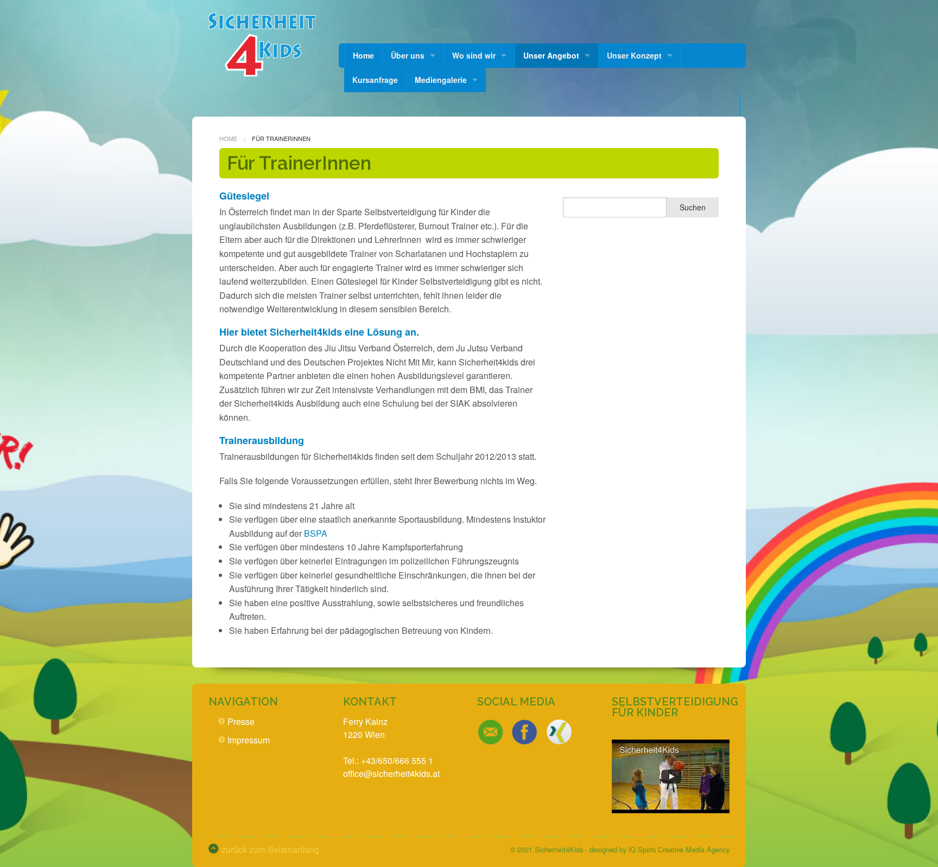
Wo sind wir (474, 55)
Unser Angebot (551, 55)
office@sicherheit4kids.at (391, 773)
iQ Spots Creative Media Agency (679, 849)
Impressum (248, 740)
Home (363, 55)
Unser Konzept (634, 55)
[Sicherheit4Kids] (261, 43)
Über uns (407, 55)
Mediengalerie (441, 79)
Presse (241, 721)
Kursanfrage (375, 79)
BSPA (315, 533)
